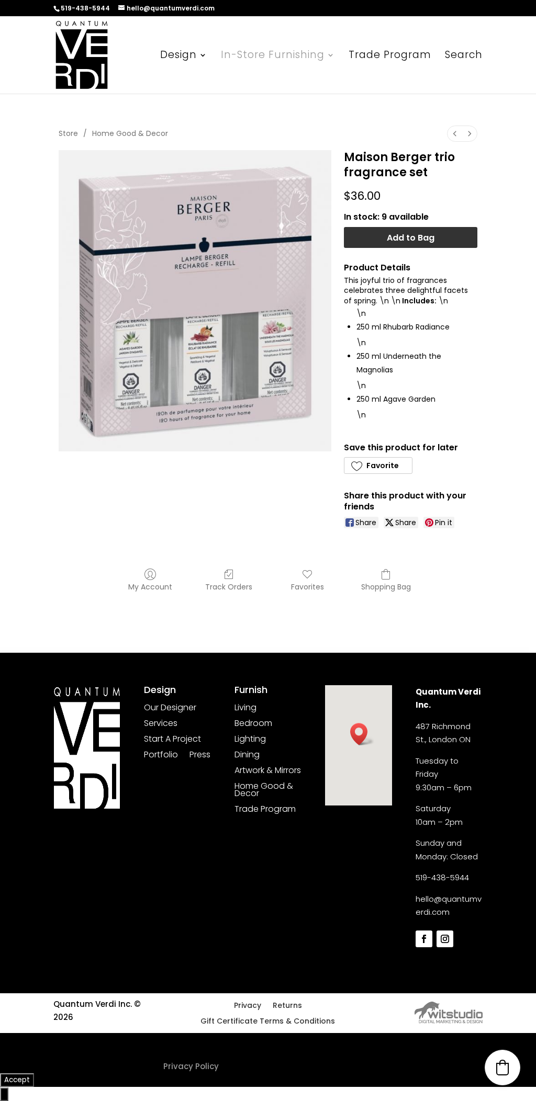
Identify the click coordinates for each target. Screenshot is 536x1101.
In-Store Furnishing (273, 56)
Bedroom (253, 724)
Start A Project (172, 740)
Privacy (247, 1006)
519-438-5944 (442, 877)
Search (464, 56)
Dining (247, 756)
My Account (150, 587)
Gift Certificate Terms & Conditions (267, 1021)
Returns (287, 1006)
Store (68, 133)
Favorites (307, 587)
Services (160, 724)
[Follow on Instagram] (445, 938)
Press (199, 756)
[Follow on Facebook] (424, 938)
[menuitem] (455, 133)
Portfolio (161, 756)
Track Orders (228, 587)
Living (245, 708)
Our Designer (170, 708)
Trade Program (390, 56)
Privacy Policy (191, 1066)
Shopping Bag (386, 587)
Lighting (250, 740)
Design (178, 56)
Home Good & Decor (130, 133)
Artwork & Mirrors (267, 771)
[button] (378, 465)
